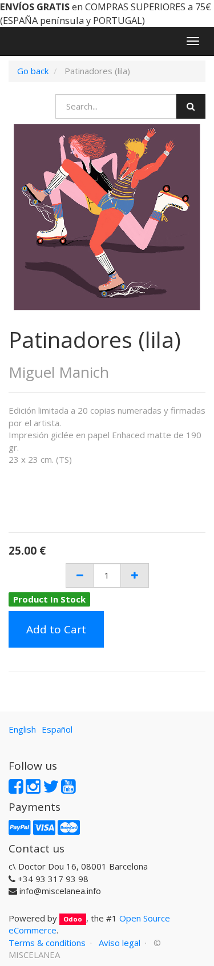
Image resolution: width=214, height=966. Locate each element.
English (22, 729)
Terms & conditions (47, 942)
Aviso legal (119, 942)
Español (57, 729)
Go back (33, 70)
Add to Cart (56, 629)
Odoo (72, 919)
